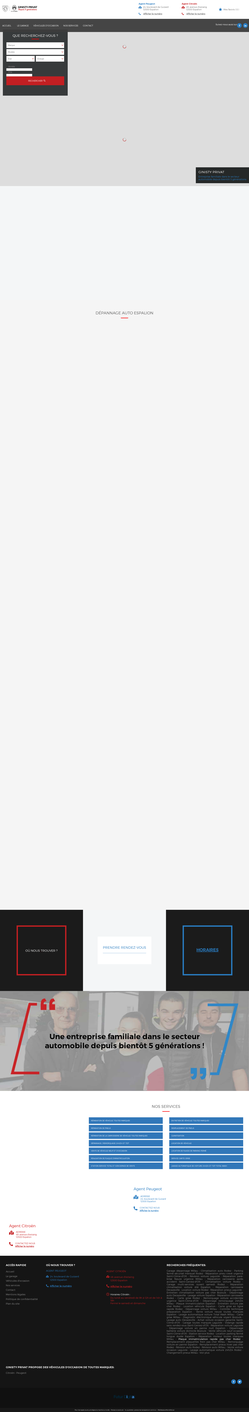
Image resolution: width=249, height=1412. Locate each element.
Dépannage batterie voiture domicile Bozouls (205, 1329)
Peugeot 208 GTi (17, 287)
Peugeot (21, 1372)
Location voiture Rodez (195, 1289)
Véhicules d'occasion (46, 25)
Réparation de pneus (101, 1128)
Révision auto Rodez (188, 1347)
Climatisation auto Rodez (216, 1270)
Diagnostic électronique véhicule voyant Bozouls (212, 1317)
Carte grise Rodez (189, 1298)
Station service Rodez (201, 1333)
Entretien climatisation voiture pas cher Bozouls (196, 1292)
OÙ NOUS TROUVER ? (41, 950)
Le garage (23, 25)
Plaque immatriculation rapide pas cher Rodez (209, 1339)
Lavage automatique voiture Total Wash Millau (206, 1314)
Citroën (10, 1372)
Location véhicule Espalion (199, 1306)
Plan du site (13, 1303)
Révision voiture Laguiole (205, 1276)
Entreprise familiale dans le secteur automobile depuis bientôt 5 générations (222, 178)
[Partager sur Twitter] (239, 1381)
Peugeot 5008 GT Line (184, 287)
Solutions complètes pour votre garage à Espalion (57, 358)
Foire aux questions (42, 363)
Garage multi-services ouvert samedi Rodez (196, 1284)
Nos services (70, 25)
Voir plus (204, 1352)
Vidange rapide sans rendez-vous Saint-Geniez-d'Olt (205, 1324)
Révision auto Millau (213, 1347)
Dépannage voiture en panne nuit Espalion (197, 1328)
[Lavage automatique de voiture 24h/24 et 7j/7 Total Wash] (41, 1137)
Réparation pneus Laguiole (226, 1289)
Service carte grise (180, 1158)
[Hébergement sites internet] (124, 1401)
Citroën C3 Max (97, 287)
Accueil (6, 25)
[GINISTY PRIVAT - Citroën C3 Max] (124, 248)
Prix (10, 72)
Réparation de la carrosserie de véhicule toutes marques (119, 1136)
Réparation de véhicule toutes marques (110, 1121)
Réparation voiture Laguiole (227, 1325)
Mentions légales (15, 1294)
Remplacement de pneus (182, 1128)
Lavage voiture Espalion (201, 1295)
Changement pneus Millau (182, 1352)
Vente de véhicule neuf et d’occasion (109, 1151)
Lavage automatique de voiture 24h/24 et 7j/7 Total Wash (199, 1166)
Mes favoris (229, 9)
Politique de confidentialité (22, 1299)
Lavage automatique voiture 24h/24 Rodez (215, 1350)
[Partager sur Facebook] (233, 1381)
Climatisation (177, 1136)
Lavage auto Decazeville (181, 1319)
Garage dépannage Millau (182, 1270)
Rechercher (35, 80)
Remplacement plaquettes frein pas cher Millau (196, 1341)
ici (166, 882)
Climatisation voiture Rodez (222, 1281)
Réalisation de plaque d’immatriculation (110, 1158)
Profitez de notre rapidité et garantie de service (56, 355)
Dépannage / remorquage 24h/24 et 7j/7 (110, 1143)
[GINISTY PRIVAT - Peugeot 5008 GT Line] (206, 248)
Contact (88, 25)
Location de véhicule (181, 1143)
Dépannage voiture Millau (201, 1309)
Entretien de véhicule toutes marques (190, 1121)
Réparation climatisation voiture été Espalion (205, 1285)
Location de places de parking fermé (188, 1151)
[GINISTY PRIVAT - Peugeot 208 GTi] (43, 248)
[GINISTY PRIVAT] (31, 9)
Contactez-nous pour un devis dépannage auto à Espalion (61, 360)
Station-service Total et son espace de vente (113, 1166)
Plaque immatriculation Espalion (195, 1303)
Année (11, 66)
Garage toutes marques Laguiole (202, 1322)
